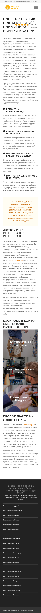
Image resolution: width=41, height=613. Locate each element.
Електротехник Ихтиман (11, 548)
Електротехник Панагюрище (12, 586)
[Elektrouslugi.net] (17, 7)
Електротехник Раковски (11, 595)
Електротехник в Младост (11, 520)
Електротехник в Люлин (11, 515)
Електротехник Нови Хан (11, 557)
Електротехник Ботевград (11, 543)
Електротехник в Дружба (11, 506)
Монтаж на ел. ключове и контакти (21, 176)
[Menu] (35, 7)
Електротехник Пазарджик (11, 581)
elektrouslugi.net (17, 260)
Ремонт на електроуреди (15, 110)
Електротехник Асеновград (12, 571)
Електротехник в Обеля (11, 529)
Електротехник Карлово (11, 576)
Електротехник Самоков (11, 562)
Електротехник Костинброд (12, 553)
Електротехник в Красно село (12, 510)
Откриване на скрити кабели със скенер (19, 154)
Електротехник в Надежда (11, 525)
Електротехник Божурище (11, 539)
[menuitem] (35, 7)
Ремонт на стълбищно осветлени (21, 132)
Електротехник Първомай (11, 590)
